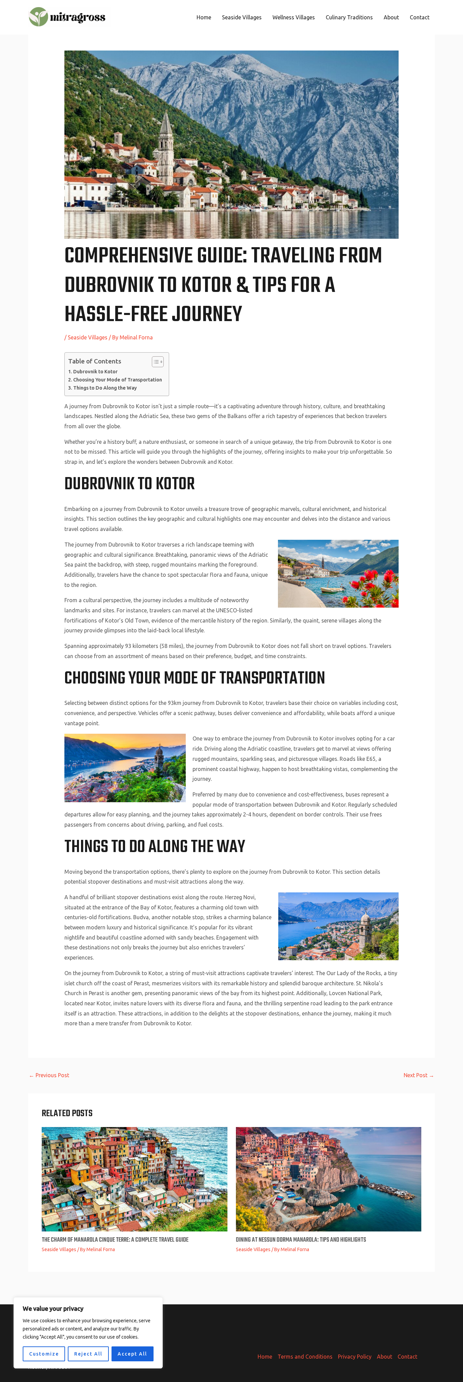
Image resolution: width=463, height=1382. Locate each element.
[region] (88, 1332)
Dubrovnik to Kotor (95, 371)
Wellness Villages (294, 17)
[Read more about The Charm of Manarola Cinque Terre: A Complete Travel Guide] (134, 1179)
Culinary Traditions (349, 17)
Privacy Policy (354, 1357)
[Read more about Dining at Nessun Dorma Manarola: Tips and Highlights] (329, 1179)
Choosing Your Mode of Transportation (117, 379)
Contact (419, 17)
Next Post (419, 1075)
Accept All (132, 1354)
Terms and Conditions (305, 1357)
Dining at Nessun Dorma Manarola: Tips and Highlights (301, 1240)
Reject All (88, 1354)
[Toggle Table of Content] (154, 362)
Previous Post (49, 1075)
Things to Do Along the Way (105, 388)
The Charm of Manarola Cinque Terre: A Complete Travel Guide (115, 1240)
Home (204, 17)
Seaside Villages (242, 17)
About (391, 17)
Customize (44, 1354)
